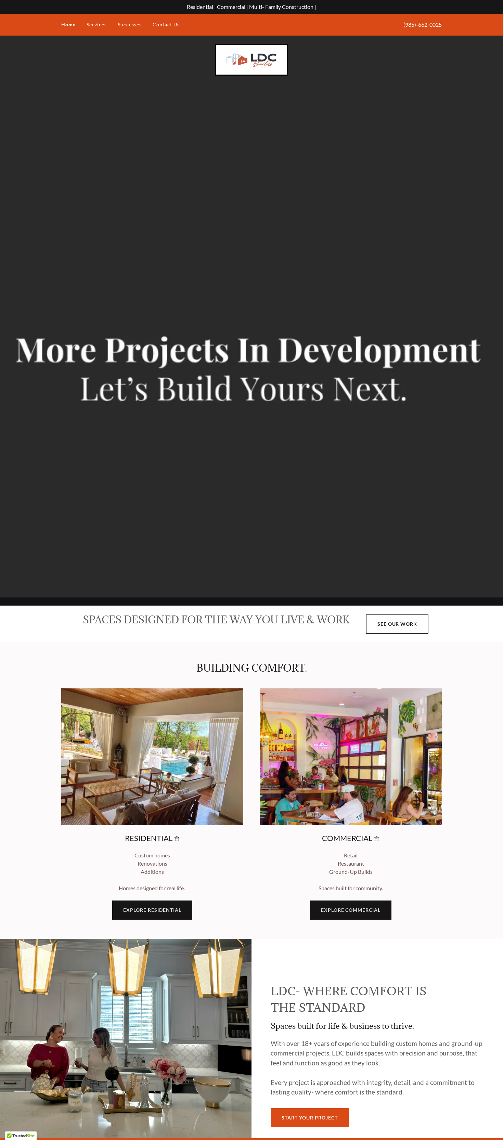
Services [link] (97, 24)
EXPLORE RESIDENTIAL (152, 910)
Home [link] (68, 24)
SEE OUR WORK (397, 624)
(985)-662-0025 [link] (422, 24)
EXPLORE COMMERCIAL (351, 910)
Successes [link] (130, 24)
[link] (251, 59)
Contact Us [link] (166, 24)
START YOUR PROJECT (310, 1117)
